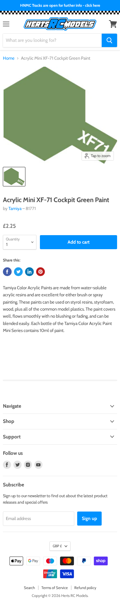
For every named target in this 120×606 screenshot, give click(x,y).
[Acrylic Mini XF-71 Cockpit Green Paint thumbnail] (14, 176)
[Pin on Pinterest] (40, 271)
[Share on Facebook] (7, 271)
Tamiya (15, 208)
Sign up (89, 518)
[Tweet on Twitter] (18, 271)
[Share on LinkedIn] (29, 271)
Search (29, 587)
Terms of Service (54, 587)
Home (9, 58)
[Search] (109, 40)
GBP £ (57, 546)
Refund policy (85, 587)
